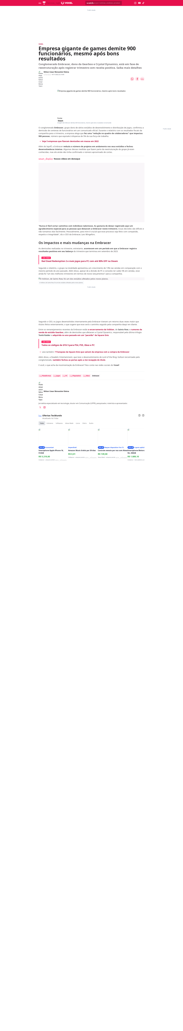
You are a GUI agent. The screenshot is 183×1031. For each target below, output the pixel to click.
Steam (60, 121)
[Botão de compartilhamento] (132, 79)
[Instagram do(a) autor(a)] (44, 407)
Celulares (49, 423)
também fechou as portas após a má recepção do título (79, 360)
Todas (42, 423)
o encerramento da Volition (101, 329)
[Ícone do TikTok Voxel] (143, 3)
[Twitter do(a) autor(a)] (40, 407)
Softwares (59, 423)
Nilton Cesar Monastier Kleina (56, 72)
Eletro (84, 423)
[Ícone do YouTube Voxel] (139, 3)
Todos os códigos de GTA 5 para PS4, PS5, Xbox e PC (68, 345)
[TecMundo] (44, 2)
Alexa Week (69, 423)
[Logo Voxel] (67, 3)
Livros (78, 423)
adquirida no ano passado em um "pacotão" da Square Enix (81, 335)
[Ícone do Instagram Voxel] (135, 3)
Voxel (41, 44)
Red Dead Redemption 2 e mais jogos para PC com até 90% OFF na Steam (80, 261)
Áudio (91, 423)
